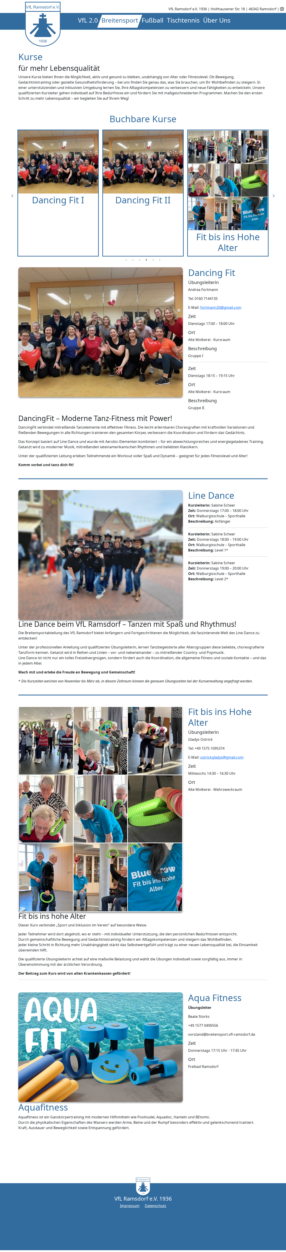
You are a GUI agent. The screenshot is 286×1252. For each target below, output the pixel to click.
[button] (88, 21)
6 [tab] (160, 260)
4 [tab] (146, 260)
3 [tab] (139, 260)
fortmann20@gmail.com (220, 307)
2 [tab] (133, 260)
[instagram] (282, 8)
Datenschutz (155, 1205)
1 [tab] (126, 260)
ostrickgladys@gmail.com (222, 757)
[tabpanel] (58, 193)
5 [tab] (153, 260)
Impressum (129, 1205)
